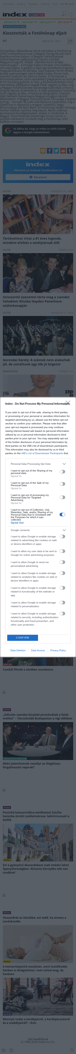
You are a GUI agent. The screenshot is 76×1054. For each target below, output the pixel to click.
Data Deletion (18, 650)
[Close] (69, 404)
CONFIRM (22, 637)
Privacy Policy (58, 650)
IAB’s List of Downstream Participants (42, 453)
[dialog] (38, 527)
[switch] (62, 471)
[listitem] (38, 464)
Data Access (38, 650)
